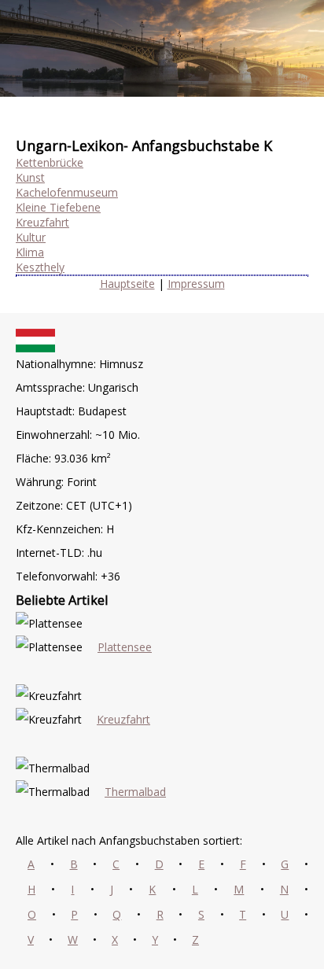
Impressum (196, 283)
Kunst (30, 177)
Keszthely (40, 267)
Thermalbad (135, 791)
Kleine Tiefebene (58, 207)
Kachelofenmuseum (67, 192)
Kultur (31, 237)
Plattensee (125, 646)
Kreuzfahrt (42, 222)
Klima (30, 252)
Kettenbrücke (49, 162)
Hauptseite (127, 283)
